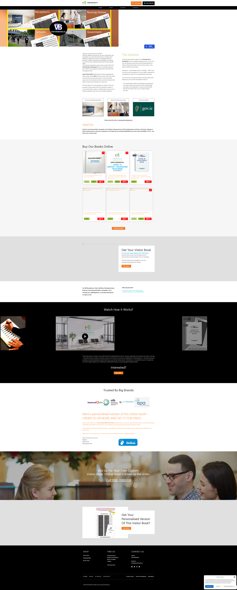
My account (86, 560)
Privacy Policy (130, 576)
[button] (234, 577)
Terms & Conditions (141, 576)
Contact (135, 7)
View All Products (118, 228)
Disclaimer (151, 576)
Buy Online (138, 3)
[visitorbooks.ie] (90, 2)
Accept (208, 586)
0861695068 (140, 291)
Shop (111, 7)
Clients (122, 7)
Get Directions (111, 565)
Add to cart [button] (101, 182)
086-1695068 (150, 3)
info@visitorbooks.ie (126, 120)
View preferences (228, 586)
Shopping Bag (87, 558)
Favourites (86, 555)
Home (100, 7)
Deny (217, 586)
